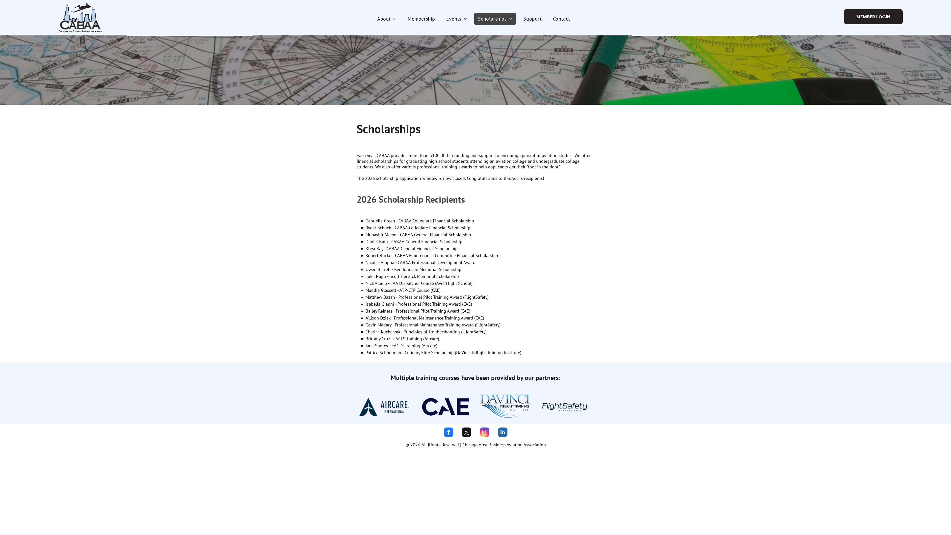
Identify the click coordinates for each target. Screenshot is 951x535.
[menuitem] (388, 19)
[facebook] (448, 433)
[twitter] (466, 433)
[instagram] (484, 433)
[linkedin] (502, 433)
